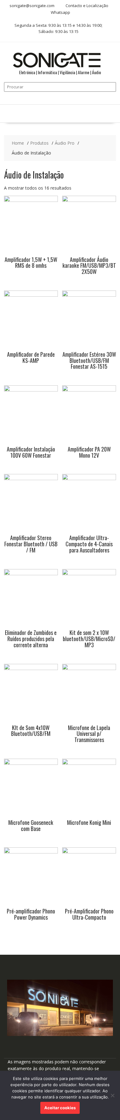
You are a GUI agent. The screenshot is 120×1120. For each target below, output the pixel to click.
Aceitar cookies (60, 1107)
